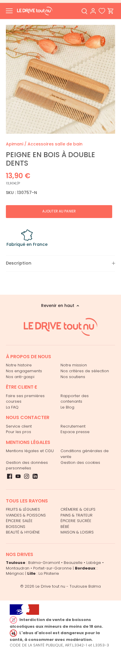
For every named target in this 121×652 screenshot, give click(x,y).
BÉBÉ (64, 526)
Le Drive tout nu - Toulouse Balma (68, 586)
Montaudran (17, 568)
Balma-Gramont (44, 562)
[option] (60, 79)
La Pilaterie (48, 573)
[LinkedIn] (35, 476)
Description (18, 263)
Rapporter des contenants (74, 398)
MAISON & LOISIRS (77, 532)
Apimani (14, 144)
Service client (19, 426)
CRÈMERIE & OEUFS (77, 509)
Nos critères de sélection (84, 371)
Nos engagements (24, 371)
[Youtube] (18, 476)
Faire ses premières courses (25, 398)
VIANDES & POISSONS (26, 515)
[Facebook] (9, 476)
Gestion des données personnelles (27, 465)
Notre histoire (19, 365)
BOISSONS (15, 526)
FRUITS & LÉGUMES (23, 509)
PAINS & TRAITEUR (76, 515)
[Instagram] (26, 476)
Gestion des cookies (80, 462)
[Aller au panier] (110, 11)
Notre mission (73, 365)
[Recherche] (84, 11)
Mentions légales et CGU (30, 451)
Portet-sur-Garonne (52, 568)
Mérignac (15, 573)
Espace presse (75, 432)
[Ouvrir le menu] (9, 10)
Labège (93, 562)
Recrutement (72, 426)
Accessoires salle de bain (55, 144)
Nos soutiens (72, 377)
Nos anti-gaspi (20, 377)
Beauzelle (73, 562)
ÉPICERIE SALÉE (19, 521)
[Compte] (93, 11)
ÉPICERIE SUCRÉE (75, 521)
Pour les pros (18, 432)
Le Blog (67, 407)
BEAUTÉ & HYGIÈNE (23, 532)
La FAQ (12, 407)
